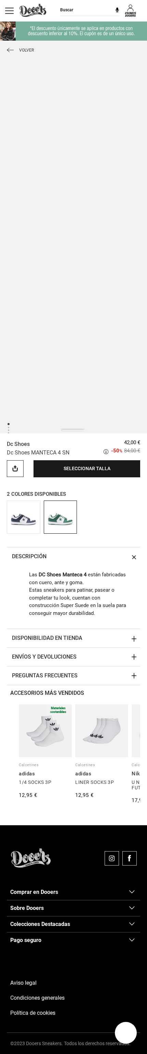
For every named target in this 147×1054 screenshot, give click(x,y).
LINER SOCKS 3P (94, 782)
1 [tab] (8, 423)
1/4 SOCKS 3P (35, 782)
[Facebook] (129, 858)
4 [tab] (8, 433)
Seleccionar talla (87, 468)
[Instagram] (112, 858)
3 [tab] (8, 430)
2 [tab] (8, 427)
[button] (126, 1033)
